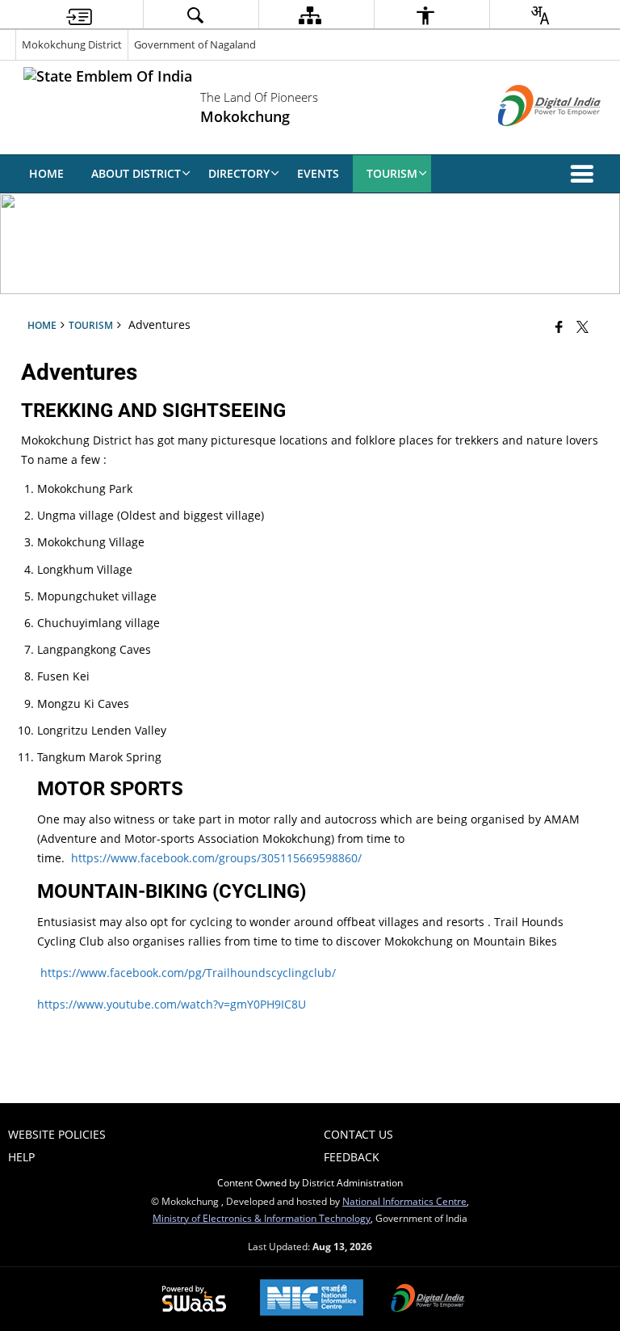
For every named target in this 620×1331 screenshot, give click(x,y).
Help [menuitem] (21, 1157)
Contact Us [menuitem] (358, 1134)
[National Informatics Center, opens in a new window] (311, 1299)
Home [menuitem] (46, 173)
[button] (585, 173)
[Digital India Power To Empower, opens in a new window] (428, 1299)
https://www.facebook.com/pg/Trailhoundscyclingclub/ (188, 972)
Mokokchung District (72, 44)
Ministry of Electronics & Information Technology (262, 1217)
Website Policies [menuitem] (57, 1134)
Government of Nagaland (195, 44)
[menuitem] (79, 15)
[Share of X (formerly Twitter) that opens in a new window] (582, 326)
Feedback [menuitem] (351, 1157)
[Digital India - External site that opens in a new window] (529, 139)
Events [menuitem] (318, 173)
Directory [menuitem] (239, 173)
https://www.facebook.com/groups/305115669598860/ (216, 858)
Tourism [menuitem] (392, 173)
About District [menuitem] (136, 173)
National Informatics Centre (404, 1200)
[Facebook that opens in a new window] (559, 326)
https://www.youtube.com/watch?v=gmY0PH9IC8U (171, 1004)
